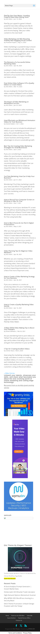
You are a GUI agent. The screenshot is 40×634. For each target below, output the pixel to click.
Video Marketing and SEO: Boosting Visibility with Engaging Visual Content (18, 40)
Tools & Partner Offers (24, 618)
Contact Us (19, 620)
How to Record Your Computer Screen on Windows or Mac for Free (19, 200)
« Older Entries (9, 373)
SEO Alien (9, 19)
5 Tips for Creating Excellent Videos (17, 349)
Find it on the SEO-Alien (17, 615)
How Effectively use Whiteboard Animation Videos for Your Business (19, 121)
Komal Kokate (10, 124)
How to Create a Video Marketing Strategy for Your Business (19, 277)
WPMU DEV (31, 629)
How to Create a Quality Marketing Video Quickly (19, 305)
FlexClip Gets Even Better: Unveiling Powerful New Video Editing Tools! (17, 16)
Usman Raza (10, 351)
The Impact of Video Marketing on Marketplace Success (16, 102)
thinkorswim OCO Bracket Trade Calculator (19, 592)
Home (7, 615)
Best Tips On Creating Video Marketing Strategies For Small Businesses (18, 147)
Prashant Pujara (11, 42)
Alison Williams (11, 331)
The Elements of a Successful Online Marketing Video (17, 63)
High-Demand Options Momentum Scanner (20, 595)
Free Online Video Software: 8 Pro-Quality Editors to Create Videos (19, 84)
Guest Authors (11, 618)
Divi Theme (16, 629)
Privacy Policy (27, 633)
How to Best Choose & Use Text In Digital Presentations (19, 224)
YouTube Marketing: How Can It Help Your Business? (19, 177)
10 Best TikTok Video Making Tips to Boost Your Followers (19, 328)
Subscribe (29, 615)
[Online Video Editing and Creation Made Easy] (20, 477)
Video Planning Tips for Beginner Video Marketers (18, 252)
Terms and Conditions (15, 633)
